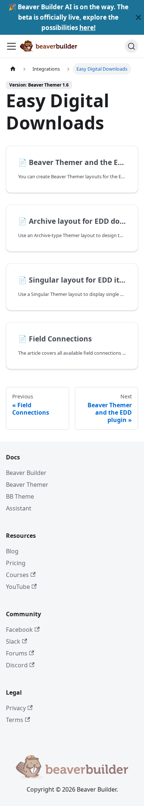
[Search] (131, 46)
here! (87, 27)
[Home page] (13, 69)
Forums (16, 653)
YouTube (18, 587)
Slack (13, 641)
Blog (12, 551)
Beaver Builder (26, 473)
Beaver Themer (27, 484)
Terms (14, 720)
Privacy (16, 708)
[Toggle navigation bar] (11, 46)
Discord (17, 665)
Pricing (15, 563)
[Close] (138, 17)
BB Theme (20, 496)
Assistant (18, 508)
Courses (17, 575)
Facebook (19, 629)
